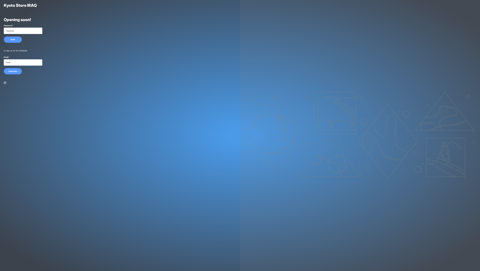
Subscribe (12, 71)
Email (7, 57)
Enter (13, 39)
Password (9, 25)
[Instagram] (5, 83)
